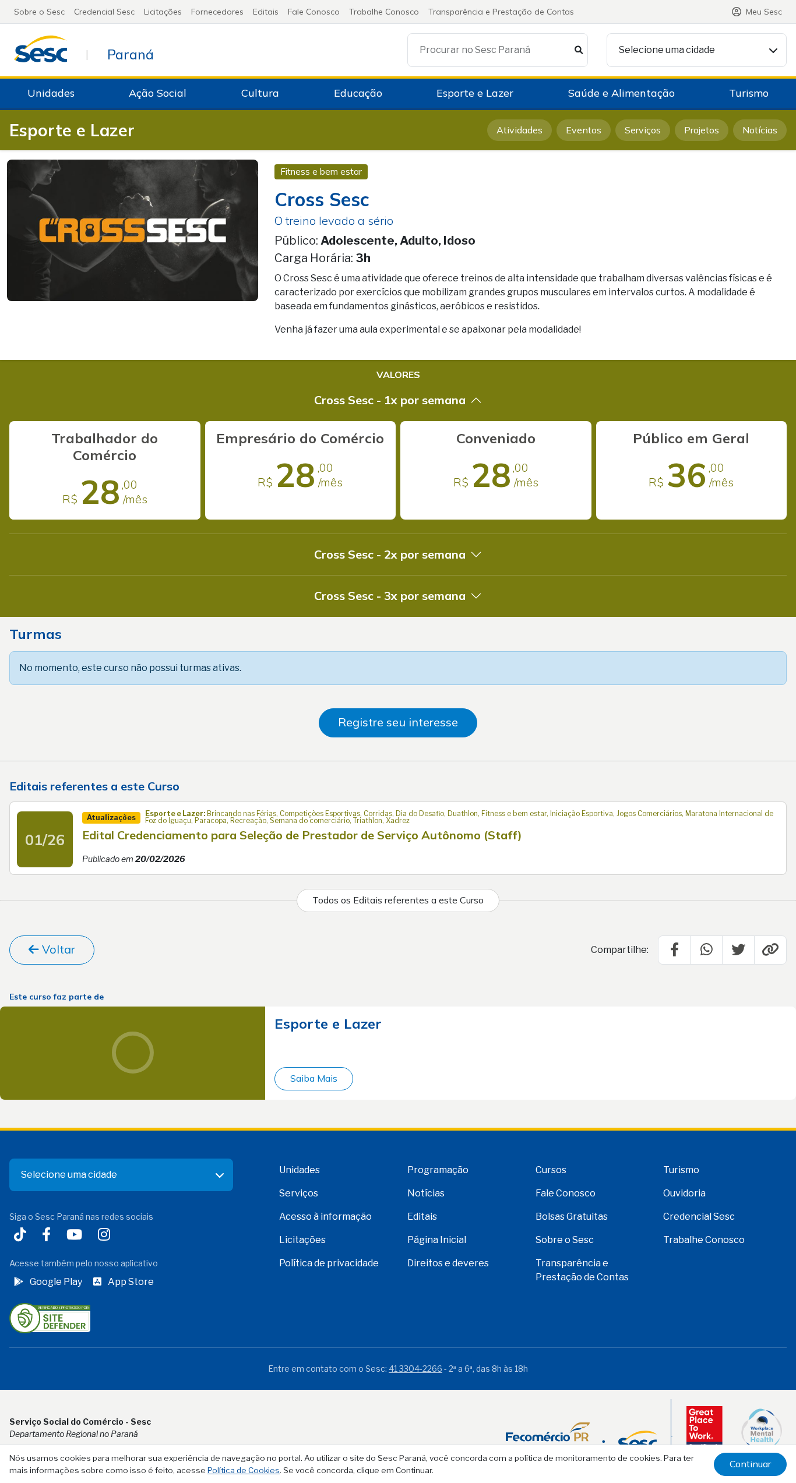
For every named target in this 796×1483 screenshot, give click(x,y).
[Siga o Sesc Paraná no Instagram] (106, 1236)
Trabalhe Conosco (384, 11)
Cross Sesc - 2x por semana (390, 554)
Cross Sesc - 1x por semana (390, 400)
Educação (358, 93)
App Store (131, 1281)
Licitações (163, 11)
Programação (438, 1169)
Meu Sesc (764, 11)
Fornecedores (217, 11)
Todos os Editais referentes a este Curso (398, 900)
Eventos (583, 130)
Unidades (51, 93)
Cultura (260, 93)
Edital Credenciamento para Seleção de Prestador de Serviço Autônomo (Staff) (302, 835)
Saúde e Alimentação (621, 93)
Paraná (130, 54)
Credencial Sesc (104, 11)
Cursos (551, 1169)
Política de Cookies (243, 1470)
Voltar (57, 949)
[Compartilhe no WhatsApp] (706, 950)
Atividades (519, 130)
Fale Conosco (314, 11)
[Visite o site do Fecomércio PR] (581, 1436)
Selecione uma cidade (667, 49)
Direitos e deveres (448, 1263)
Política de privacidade (329, 1263)
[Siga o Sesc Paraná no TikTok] (22, 1236)
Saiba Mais (313, 1078)
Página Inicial (436, 1239)
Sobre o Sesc (39, 11)
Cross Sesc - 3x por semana (390, 595)
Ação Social (157, 93)
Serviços (643, 130)
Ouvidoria (684, 1193)
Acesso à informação (325, 1216)
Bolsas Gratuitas (572, 1216)
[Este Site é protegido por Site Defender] (49, 1317)
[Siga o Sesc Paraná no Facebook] (48, 1236)
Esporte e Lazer (474, 93)
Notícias (759, 130)
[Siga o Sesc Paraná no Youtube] (76, 1236)
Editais (266, 11)
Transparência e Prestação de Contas (501, 11)
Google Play (56, 1281)
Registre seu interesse (398, 722)
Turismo (749, 93)
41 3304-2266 (415, 1368)
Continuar (750, 1464)
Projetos (701, 130)
